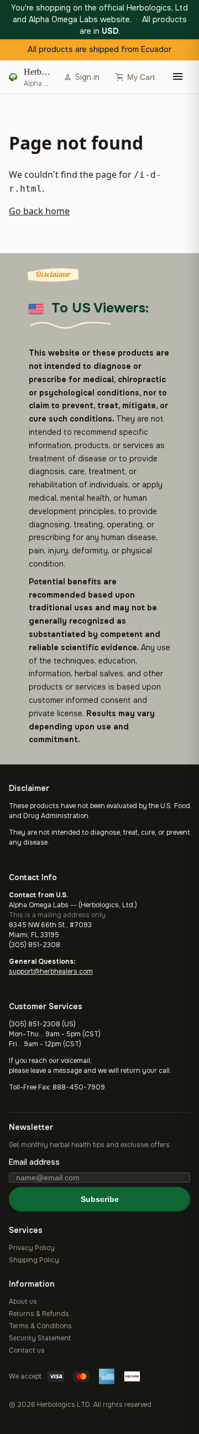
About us (23, 1301)
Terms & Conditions (40, 1326)
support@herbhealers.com (51, 971)
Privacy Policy (32, 1247)
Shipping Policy (34, 1260)
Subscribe (100, 1199)
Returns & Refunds (39, 1313)
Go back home (39, 211)
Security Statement (40, 1338)
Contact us (27, 1350)
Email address (34, 1162)
